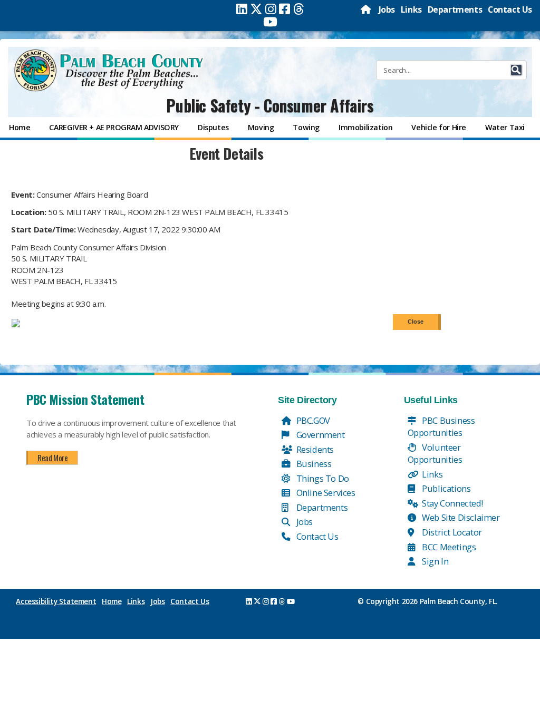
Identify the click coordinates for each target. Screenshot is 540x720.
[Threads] (298, 9)
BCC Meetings (448, 547)
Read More (52, 457)
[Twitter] (256, 9)
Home (111, 601)
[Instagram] (270, 9)
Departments (455, 9)
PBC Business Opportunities (441, 426)
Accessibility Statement (56, 601)
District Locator (451, 532)
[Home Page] (366, 9)
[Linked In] (241, 9)
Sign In (434, 561)
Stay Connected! (451, 503)
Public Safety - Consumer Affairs (269, 105)
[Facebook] (284, 9)
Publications (445, 488)
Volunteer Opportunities (435, 453)
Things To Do (321, 478)
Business (312, 464)
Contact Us (510, 9)
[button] (516, 70)
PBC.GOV (312, 420)
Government (319, 435)
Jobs (387, 9)
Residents (314, 449)
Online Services (324, 493)
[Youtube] (270, 21)
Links (411, 9)
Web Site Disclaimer (460, 517)
